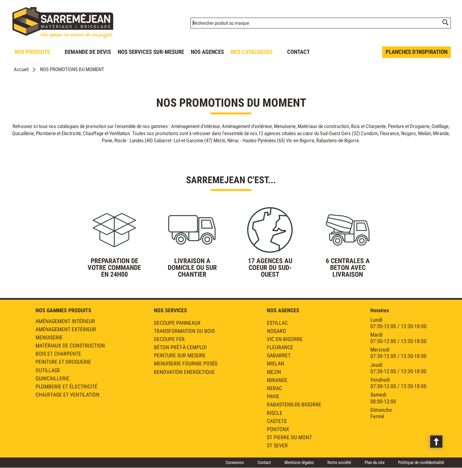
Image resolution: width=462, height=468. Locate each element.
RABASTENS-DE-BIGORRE (294, 404)
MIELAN (275, 363)
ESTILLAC (277, 323)
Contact (264, 462)
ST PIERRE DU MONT (289, 437)
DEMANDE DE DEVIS (88, 51)
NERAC (274, 388)
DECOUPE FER (169, 339)
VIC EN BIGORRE (285, 339)
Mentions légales (299, 462)
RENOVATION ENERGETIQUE (184, 372)
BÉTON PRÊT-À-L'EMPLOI (180, 347)
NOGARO (276, 331)
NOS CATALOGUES (252, 51)
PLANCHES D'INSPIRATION (416, 51)
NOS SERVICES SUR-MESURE (151, 51)
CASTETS (276, 421)
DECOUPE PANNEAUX (177, 323)
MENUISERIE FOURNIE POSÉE (186, 363)
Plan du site (375, 462)
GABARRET (279, 355)
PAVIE (273, 396)
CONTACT (298, 51)
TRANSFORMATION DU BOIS (184, 331)
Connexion (235, 462)
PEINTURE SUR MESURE (180, 355)
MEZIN (274, 372)
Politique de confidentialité (421, 462)
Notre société (339, 462)
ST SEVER (277, 445)
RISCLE (274, 413)
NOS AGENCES (207, 51)
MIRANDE (277, 380)
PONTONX (278, 429)
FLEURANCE (280, 347)
